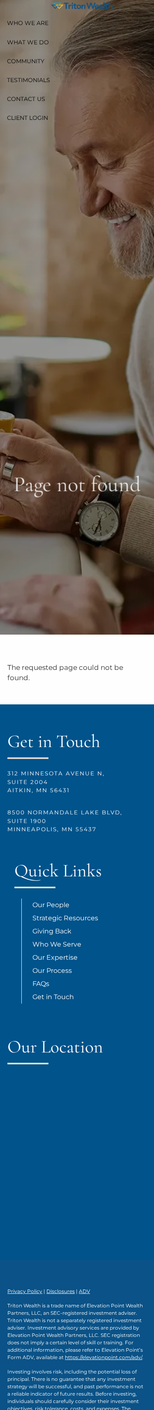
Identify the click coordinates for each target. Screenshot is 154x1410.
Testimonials (28, 80)
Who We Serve (56, 944)
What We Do (28, 42)
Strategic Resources (65, 918)
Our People (50, 905)
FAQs (40, 984)
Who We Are (27, 23)
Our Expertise (55, 957)
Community (25, 61)
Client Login (27, 118)
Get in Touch (53, 997)
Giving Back (51, 931)
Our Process (52, 970)
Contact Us (26, 99)
